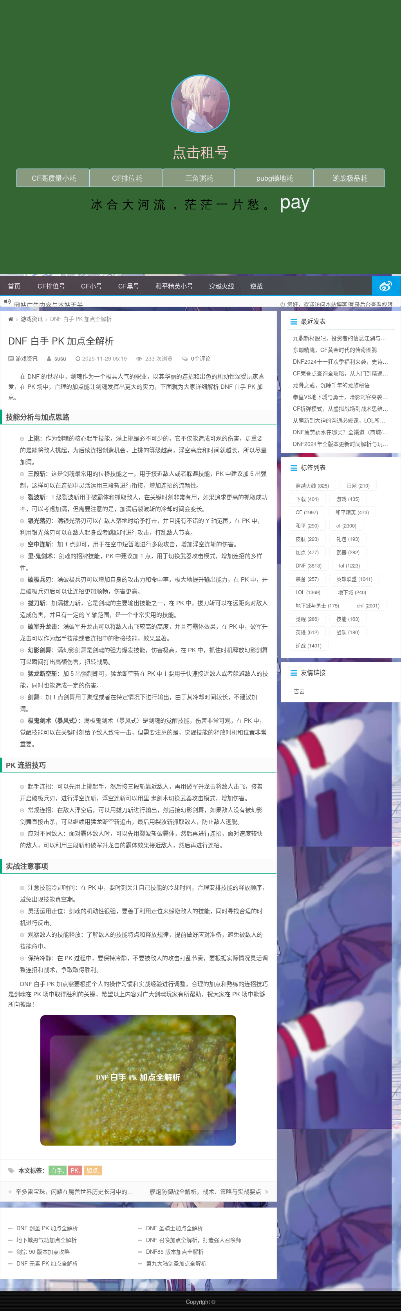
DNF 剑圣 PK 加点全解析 (47, 1228)
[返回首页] (10, 319)
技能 (347, 618)
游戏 (347, 498)
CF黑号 (128, 285)
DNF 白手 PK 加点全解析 (61, 340)
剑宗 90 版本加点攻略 (43, 1251)
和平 (307, 525)
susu (60, 358)
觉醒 (307, 618)
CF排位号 (51, 285)
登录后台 (360, 304)
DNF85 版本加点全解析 (175, 1251)
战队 (347, 632)
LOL (308, 592)
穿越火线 (221, 285)
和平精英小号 (174, 285)
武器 (347, 552)
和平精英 (352, 512)
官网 (358, 485)
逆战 (256, 285)
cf (346, 525)
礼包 (347, 538)
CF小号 (91, 285)
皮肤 (307, 538)
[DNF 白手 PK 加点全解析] (138, 1080)
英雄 (307, 632)
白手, (57, 1170)
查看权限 (382, 304)
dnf (368, 605)
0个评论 (201, 358)
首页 (14, 285)
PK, (75, 1170)
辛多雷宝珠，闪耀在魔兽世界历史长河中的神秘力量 (83, 1191)
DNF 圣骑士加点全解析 (174, 1228)
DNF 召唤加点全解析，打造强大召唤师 (193, 1240)
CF (307, 512)
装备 (307, 578)
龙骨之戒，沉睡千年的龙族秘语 (331, 385)
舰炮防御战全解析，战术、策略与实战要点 (205, 1191)
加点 (307, 552)
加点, (92, 1170)
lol (349, 565)
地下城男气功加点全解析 (46, 1240)
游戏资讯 (32, 319)
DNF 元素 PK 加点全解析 (47, 1263)
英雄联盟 (354, 578)
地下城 (352, 592)
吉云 (299, 691)
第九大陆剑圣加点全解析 (176, 1263)
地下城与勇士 (317, 605)
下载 (307, 498)
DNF (309, 565)
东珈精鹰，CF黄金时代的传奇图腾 (335, 350)
